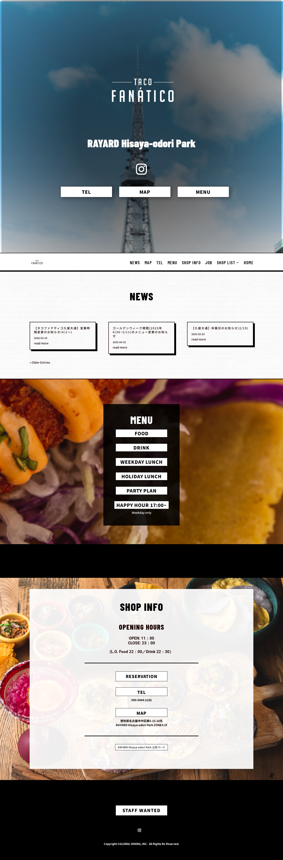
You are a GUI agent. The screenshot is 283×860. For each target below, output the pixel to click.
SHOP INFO (191, 262)
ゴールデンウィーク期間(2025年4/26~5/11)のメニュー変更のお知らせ (140, 332)
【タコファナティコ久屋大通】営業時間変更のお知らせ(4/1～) (62, 330)
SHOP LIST (226, 262)
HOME (248, 262)
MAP (144, 191)
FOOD (142, 433)
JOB (208, 262)
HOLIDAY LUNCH (141, 476)
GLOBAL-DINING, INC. (134, 844)
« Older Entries (40, 362)
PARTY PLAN (142, 490)
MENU (203, 191)
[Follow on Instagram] (139, 830)
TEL (86, 191)
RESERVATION (141, 676)
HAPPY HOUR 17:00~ (141, 505)
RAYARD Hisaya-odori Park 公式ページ (141, 747)
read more (41, 343)
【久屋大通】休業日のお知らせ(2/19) (219, 328)
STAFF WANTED (141, 810)
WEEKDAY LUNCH (141, 461)
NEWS (135, 262)
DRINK (141, 447)
